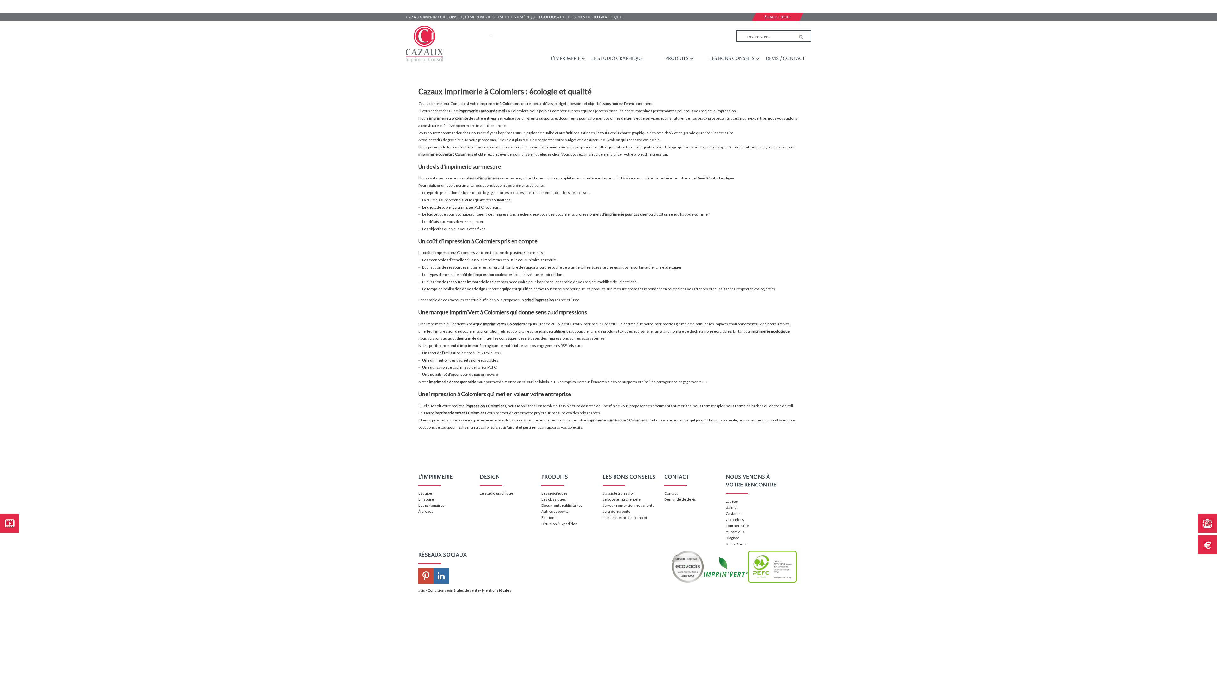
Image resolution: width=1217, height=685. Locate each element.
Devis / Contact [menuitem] (785, 58)
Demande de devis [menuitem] (680, 499)
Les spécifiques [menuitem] (554, 493)
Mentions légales (496, 590)
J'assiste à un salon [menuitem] (619, 493)
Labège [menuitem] (732, 501)
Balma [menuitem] (731, 507)
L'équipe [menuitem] (425, 493)
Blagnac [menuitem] (732, 537)
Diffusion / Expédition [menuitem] (559, 523)
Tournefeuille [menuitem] (737, 525)
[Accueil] (424, 44)
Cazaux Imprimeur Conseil (592, 324)
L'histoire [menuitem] (426, 499)
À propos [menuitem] (425, 511)
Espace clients (777, 17)
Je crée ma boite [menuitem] (616, 511)
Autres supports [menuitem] (555, 511)
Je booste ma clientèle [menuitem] (622, 499)
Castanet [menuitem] (733, 513)
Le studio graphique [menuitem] (617, 58)
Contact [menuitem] (671, 493)
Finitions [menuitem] (548, 517)
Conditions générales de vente (454, 590)
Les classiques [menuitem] (553, 499)
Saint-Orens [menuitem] (736, 544)
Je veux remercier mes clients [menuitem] (628, 505)
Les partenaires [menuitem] (431, 505)
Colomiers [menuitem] (735, 519)
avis (421, 590)
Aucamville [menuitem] (735, 531)
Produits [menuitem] (677, 58)
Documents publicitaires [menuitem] (562, 505)
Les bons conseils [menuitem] (732, 58)
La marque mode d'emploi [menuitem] (625, 517)
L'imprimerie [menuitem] (565, 58)
